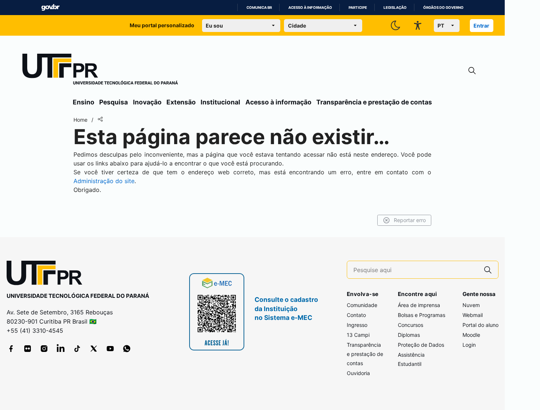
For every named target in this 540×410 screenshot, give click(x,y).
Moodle (471, 335)
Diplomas (409, 335)
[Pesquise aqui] (488, 269)
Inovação (147, 102)
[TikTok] (77, 348)
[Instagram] (44, 348)
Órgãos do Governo (443, 8)
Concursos (410, 325)
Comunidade (362, 305)
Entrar (481, 25)
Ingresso (357, 325)
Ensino (83, 102)
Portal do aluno (480, 325)
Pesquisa (113, 102)
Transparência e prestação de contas (374, 102)
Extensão (181, 102)
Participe (358, 8)
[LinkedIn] (60, 348)
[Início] (100, 71)
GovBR (50, 7)
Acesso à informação (310, 8)
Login (469, 345)
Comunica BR (259, 8)
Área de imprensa (419, 305)
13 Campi (358, 335)
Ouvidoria (358, 373)
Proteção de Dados (421, 345)
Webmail (472, 315)
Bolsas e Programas (421, 315)
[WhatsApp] (126, 348)
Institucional (220, 102)
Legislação (395, 8)
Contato (356, 315)
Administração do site (103, 181)
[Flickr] (27, 348)
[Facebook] (11, 348)
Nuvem (471, 305)
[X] (93, 348)
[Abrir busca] (472, 71)
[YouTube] (110, 348)
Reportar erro (410, 220)
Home (80, 120)
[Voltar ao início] (47, 274)
